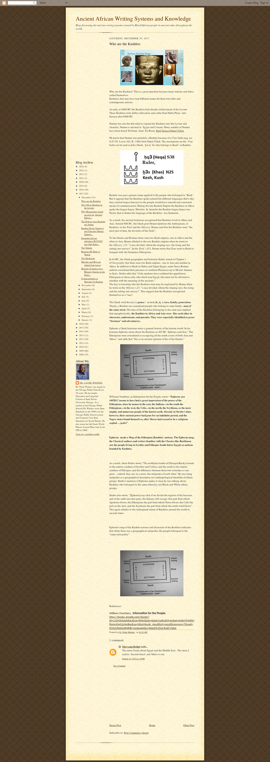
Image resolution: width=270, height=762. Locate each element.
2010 (81, 346)
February (86, 316)
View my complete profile (87, 434)
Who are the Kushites (91, 201)
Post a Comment (119, 666)
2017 (81, 193)
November (87, 285)
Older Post (188, 725)
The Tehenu (86, 247)
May (84, 304)
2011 (81, 343)
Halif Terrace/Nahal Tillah (170, 130)
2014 (81, 331)
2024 (81, 166)
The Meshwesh (88, 258)
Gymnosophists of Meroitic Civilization (92, 280)
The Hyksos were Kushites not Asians (93, 223)
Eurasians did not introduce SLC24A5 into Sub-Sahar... (92, 241)
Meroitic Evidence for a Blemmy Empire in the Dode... (93, 271)
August (85, 292)
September (87, 289)
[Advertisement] (87, 97)
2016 (81, 323)
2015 (81, 327)
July (84, 296)
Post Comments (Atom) (136, 732)
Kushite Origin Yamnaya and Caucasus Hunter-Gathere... (92, 231)
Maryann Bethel (131, 646)
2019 (81, 185)
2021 (81, 178)
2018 (81, 189)
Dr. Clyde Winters (91, 382)
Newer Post (115, 725)
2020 (81, 181)
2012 (81, 339)
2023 (81, 170)
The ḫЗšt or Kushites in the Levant (91, 206)
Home (152, 725)
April (84, 308)
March (85, 312)
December (87, 197)
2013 (81, 335)
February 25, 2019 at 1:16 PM (133, 658)
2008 (81, 354)
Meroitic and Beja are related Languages (91, 263)
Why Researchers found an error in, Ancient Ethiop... (92, 214)
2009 (81, 350)
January (85, 319)
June (84, 300)
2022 (81, 174)
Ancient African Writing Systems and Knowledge (133, 18)
